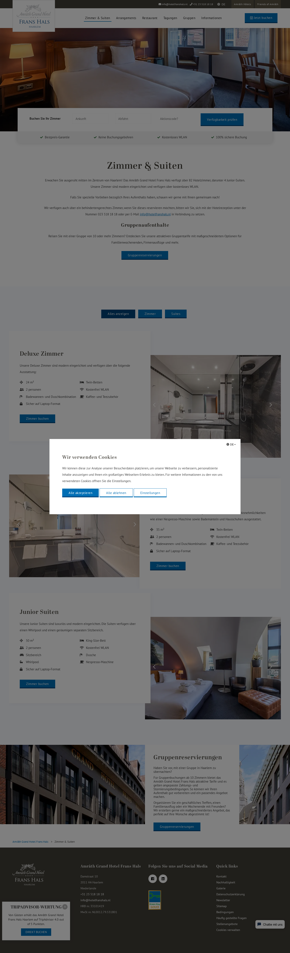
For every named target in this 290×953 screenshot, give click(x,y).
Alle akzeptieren (80, 493)
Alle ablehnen (116, 493)
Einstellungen (150, 493)
